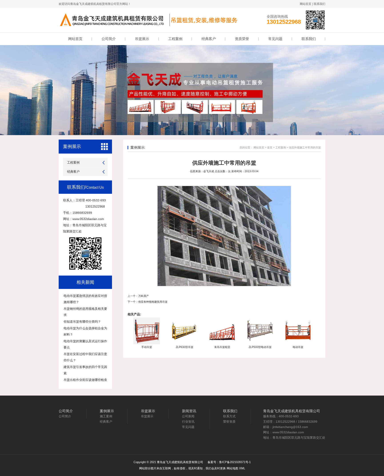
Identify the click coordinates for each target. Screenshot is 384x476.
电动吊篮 (298, 347)
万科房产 (143, 296)
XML (242, 468)
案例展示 (72, 146)
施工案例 (106, 416)
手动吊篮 (146, 347)
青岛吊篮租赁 (222, 347)
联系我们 (319, 4)
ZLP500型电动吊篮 (260, 347)
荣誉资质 (229, 421)
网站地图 (232, 468)
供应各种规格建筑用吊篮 (153, 301)
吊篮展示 (142, 39)
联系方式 (229, 416)
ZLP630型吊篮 (184, 347)
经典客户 (209, 39)
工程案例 (175, 39)
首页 (269, 147)
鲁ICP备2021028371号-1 (235, 462)
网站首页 (305, 4)
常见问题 (275, 39)
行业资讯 (188, 421)
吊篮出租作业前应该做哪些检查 (85, 380)
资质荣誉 (242, 39)
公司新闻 (188, 416)
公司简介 (109, 39)
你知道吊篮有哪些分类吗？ (82, 321)
